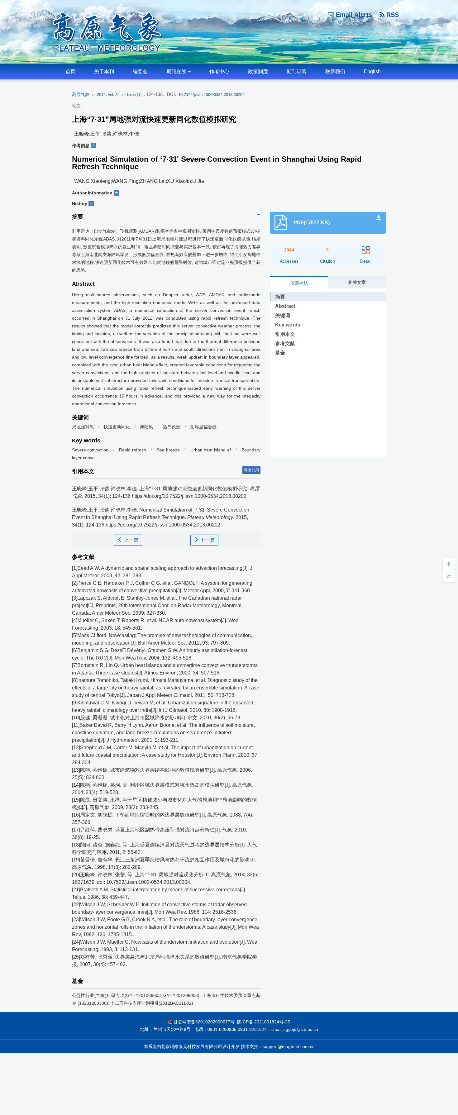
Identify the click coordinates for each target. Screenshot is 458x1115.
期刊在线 (177, 71)
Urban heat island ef (210, 449)
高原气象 (80, 95)
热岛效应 (171, 426)
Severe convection (90, 449)
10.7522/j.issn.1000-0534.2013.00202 (211, 95)
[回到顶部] (448, 564)
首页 (70, 71)
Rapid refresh (132, 449)
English (372, 71)
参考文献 (285, 343)
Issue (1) (134, 95)
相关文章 (357, 282)
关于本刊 (104, 71)
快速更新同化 (117, 426)
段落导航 (299, 282)
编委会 (140, 71)
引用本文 (285, 334)
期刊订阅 (297, 71)
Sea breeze (168, 449)
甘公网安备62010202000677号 (204, 1021)
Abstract (285, 306)
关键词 (282, 315)
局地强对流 (83, 426)
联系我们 (335, 71)
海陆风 (146, 426)
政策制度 (258, 71)
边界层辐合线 (203, 426)
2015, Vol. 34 (108, 95)
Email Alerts (353, 14)
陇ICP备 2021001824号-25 (263, 1021)
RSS (391, 14)
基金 (280, 352)
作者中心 (219, 71)
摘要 (280, 296)
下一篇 (207, 540)
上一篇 (130, 540)
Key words (287, 324)
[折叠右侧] (448, 576)
